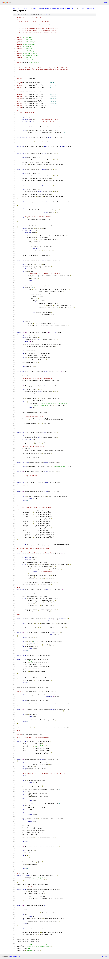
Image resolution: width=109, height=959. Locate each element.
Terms (19, 956)
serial (92, 8)
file (47, 14)
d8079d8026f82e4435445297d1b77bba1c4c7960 (59, 8)
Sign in (105, 2)
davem (34, 8)
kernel (25, 8)
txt (102, 956)
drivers (82, 8)
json (106, 956)
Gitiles (10, 956)
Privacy (15, 956)
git (30, 8)
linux (14, 8)
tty (88, 8)
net (39, 8)
